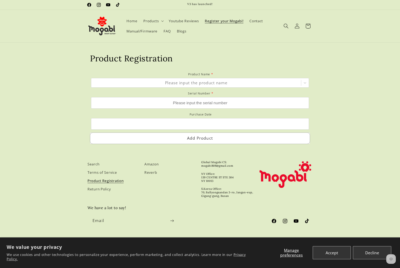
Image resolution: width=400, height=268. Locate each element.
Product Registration (106, 180)
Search (93, 164)
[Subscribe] (172, 220)
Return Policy (99, 189)
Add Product (200, 138)
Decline (372, 253)
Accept (332, 253)
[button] (153, 21)
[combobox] (94, 82)
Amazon (151, 164)
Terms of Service (102, 172)
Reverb (150, 172)
